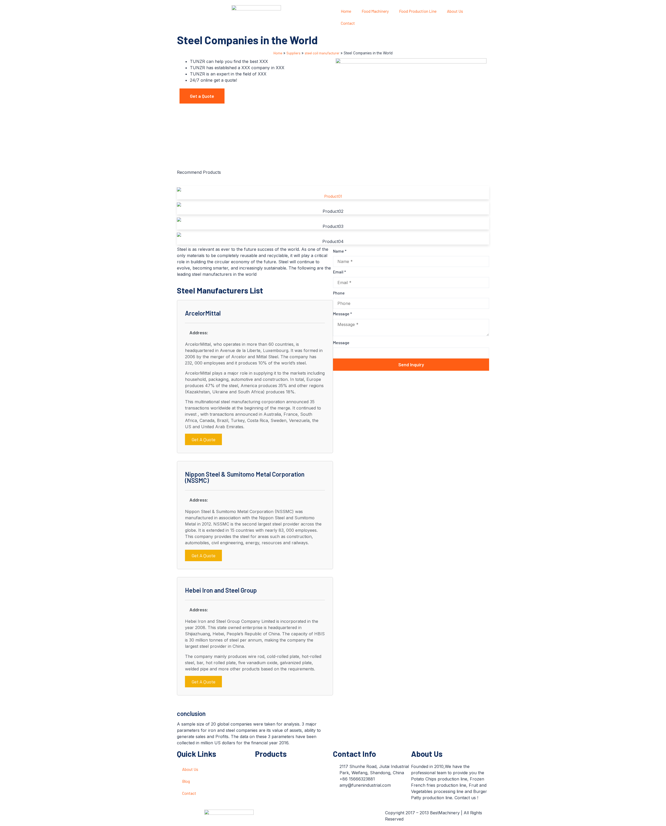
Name (340, 250)
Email (339, 271)
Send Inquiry (411, 364)
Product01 (333, 196)
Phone (339, 292)
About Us (455, 11)
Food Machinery (375, 11)
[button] (202, 96)
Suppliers (293, 53)
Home (346, 11)
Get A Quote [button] (203, 439)
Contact (348, 23)
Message (342, 313)
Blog (186, 781)
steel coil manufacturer (322, 53)
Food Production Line (418, 11)
